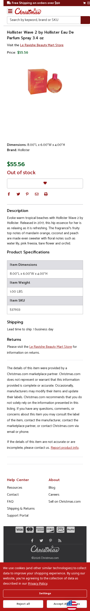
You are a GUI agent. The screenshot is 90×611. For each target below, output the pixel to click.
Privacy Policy (37, 583)
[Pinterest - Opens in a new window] (49, 540)
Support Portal (17, 516)
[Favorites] (45, 183)
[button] (8, 194)
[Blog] (59, 540)
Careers (53, 495)
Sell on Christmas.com (64, 502)
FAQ (10, 502)
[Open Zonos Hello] (69, 603)
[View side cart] (88, 3)
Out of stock (21, 173)
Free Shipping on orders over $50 (36, 3)
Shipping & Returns (21, 509)
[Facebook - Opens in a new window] (31, 540)
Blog (51, 488)
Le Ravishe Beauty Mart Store (42, 45)
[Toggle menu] (10, 11)
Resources (14, 488)
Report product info (65, 448)
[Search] (85, 20)
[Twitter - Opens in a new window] (40, 540)
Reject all (23, 604)
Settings (45, 593)
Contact (13, 495)
